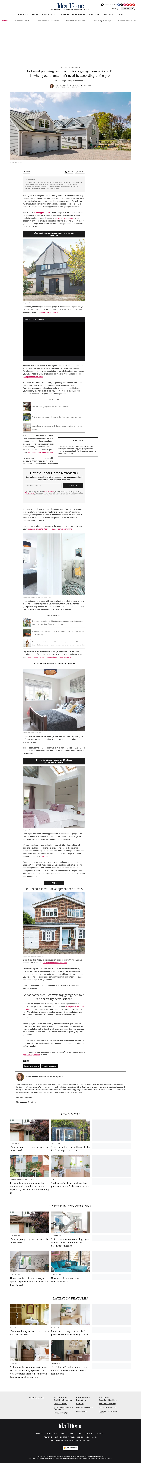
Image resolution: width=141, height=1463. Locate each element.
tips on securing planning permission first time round (49, 657)
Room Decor (22, 14)
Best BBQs (80, 1404)
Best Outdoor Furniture (84, 1407)
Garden (35, 14)
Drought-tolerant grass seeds (75, 21)
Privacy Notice (29, 493)
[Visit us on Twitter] (121, 5)
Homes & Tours (48, 14)
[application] (54, 339)
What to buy (94, 14)
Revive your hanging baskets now (48, 21)
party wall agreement (31, 1055)
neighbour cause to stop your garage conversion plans (49, 529)
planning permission (42, 213)
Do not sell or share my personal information (70, 1441)
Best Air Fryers (81, 1411)
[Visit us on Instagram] (124, 5)
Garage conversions (31, 1066)
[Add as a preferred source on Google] (70, 1448)
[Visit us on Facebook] (118, 5)
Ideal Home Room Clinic (108, 1407)
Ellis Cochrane (86, 85)
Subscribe (126, 8)
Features (79, 87)
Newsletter (81, 171)
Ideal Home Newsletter (107, 1404)
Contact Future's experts (55, 1433)
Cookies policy (83, 1437)
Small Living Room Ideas (63, 1400)
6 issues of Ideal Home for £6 (128, 21)
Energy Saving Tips (61, 1413)
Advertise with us (86, 1433)
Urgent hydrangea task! (22, 21)
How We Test (100, 1433)
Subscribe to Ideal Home (108, 1400)
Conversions (75, 67)
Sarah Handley (61, 85)
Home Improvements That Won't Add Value (63, 1408)
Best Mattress (81, 1400)
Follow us (70, 171)
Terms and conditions (53, 1437)
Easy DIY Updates (60, 1404)
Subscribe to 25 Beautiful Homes (108, 1412)
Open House (108, 14)
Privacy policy (69, 1437)
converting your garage (64, 218)
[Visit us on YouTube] (133, 5)
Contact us (72, 1433)
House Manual (78, 14)
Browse (120, 14)
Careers (94, 1437)
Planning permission (49, 1066)
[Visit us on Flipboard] (130, 5)
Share (28, 171)
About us (39, 1433)
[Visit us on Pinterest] (127, 5)
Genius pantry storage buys (102, 21)
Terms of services (49, 491)
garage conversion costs (33, 377)
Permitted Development (48, 312)
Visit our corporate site (96, 1456)
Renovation (64, 14)
